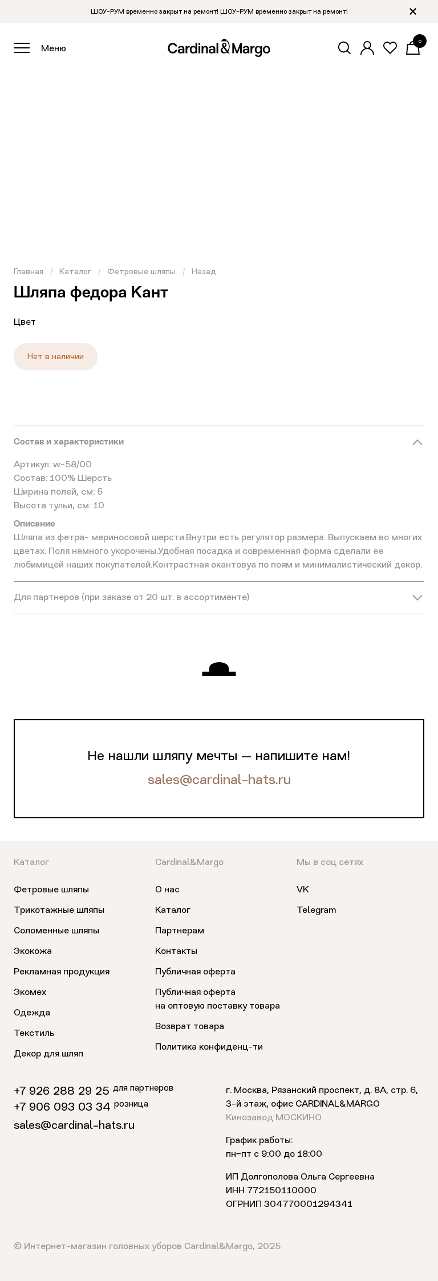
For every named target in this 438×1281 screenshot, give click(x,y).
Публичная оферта (195, 972)
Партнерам (179, 931)
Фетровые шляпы (141, 272)
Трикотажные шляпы (59, 910)
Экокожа (33, 951)
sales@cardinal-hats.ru (219, 781)
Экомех (30, 992)
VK (303, 890)
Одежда (32, 1013)
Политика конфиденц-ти (209, 1047)
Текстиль (34, 1033)
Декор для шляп (48, 1054)
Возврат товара (189, 1026)
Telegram (316, 910)
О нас (167, 890)
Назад (204, 272)
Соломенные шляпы (56, 931)
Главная (28, 272)
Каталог (75, 272)
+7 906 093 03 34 (62, 1107)
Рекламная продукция (62, 972)
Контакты (176, 951)
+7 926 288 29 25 (62, 1092)
